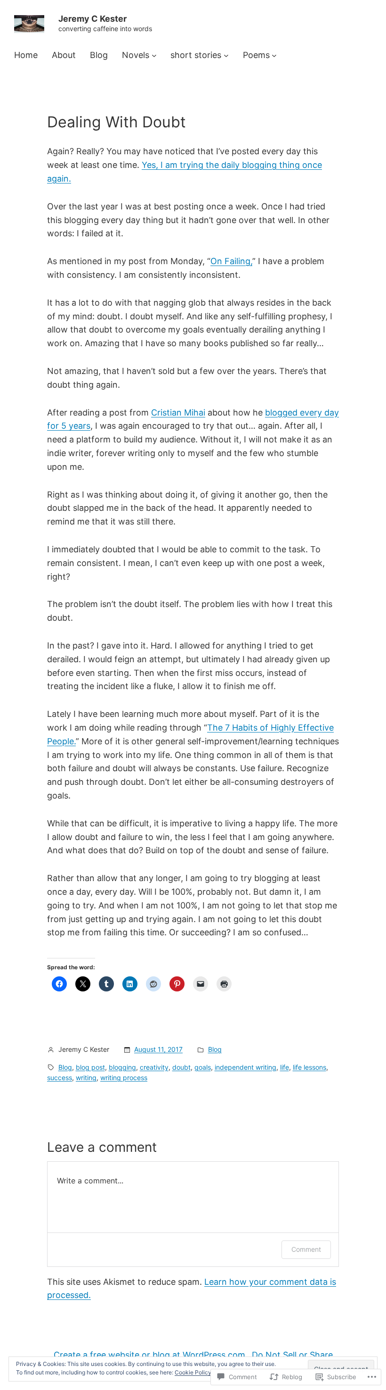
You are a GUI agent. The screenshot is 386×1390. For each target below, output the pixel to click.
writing (86, 1078)
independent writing (245, 1067)
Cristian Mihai (178, 412)
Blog (215, 1049)
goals (202, 1067)
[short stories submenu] (226, 55)
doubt (181, 1067)
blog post (90, 1067)
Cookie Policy (193, 1372)
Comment (306, 1249)
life (284, 1067)
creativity (154, 1067)
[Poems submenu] (274, 55)
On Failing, (231, 261)
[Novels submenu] (154, 55)
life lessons (309, 1067)
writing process (123, 1078)
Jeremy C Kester (92, 19)
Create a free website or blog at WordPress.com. (151, 1355)
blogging (122, 1067)
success (59, 1078)
